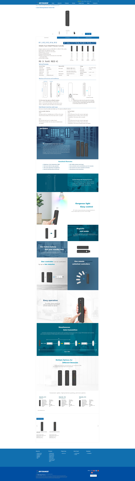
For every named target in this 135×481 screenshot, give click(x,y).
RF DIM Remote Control (55, 5)
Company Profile (39, 453)
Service (73, 3)
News (88, 3)
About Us (59, 3)
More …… (50, 461)
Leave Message (76, 453)
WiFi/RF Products (51, 460)
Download (79, 1)
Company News (39, 454)
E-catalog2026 (89, 453)
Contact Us (95, 3)
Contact (88, 1)
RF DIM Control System (46, 5)
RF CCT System (51, 454)
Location (75, 454)
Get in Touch (76, 451)
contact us (93, 476)
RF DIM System (51, 453)
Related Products (88, 37)
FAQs (85, 1)
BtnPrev (37, 426)
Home (83, 1)
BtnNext (98, 426)
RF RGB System (51, 455)
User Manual (67, 37)
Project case (64, 453)
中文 (90, 1)
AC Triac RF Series (52, 459)
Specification (46, 37)
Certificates (38, 455)
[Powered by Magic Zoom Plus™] (67, 18)
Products (67, 3)
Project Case (81, 3)
